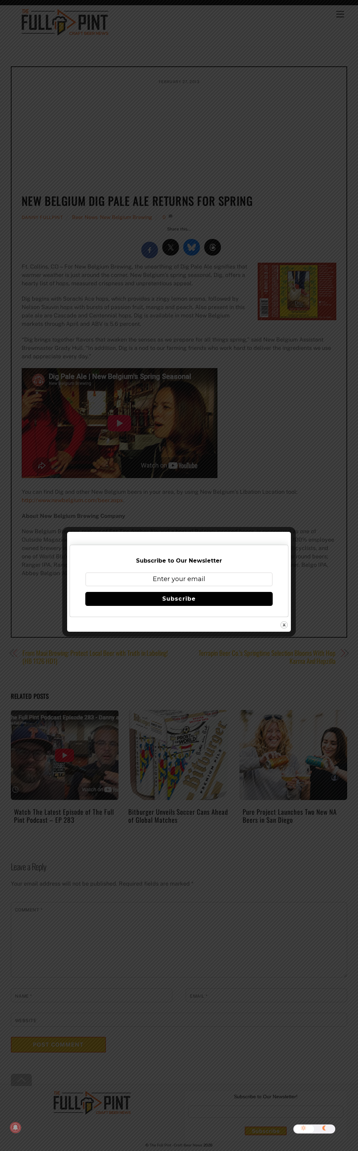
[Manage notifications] (15, 1127)
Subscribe (178, 598)
